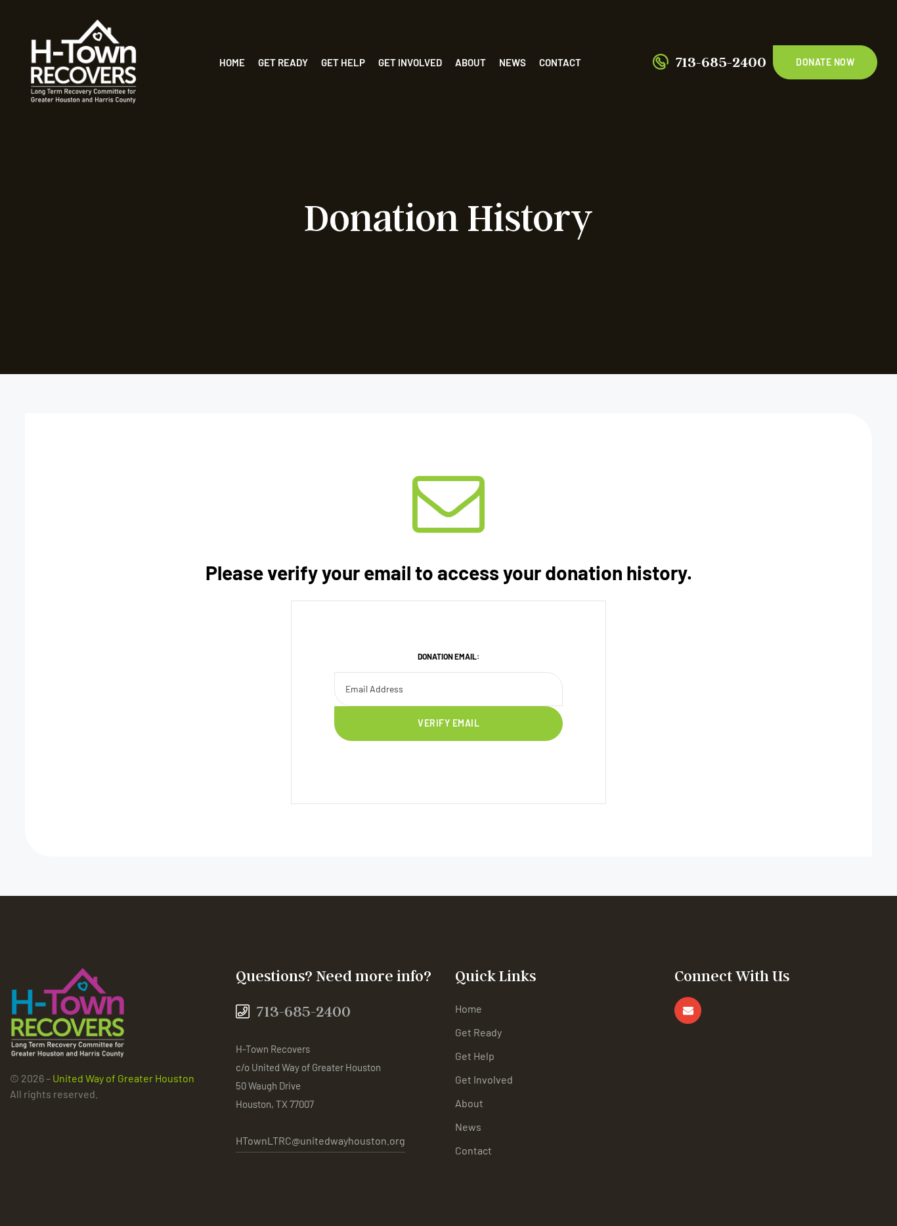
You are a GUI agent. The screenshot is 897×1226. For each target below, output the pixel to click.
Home (232, 62)
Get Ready (283, 62)
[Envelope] (687, 1010)
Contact (560, 62)
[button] (825, 62)
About (470, 62)
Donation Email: (448, 656)
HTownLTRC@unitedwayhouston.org (320, 1140)
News (512, 62)
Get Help (343, 62)
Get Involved (410, 62)
